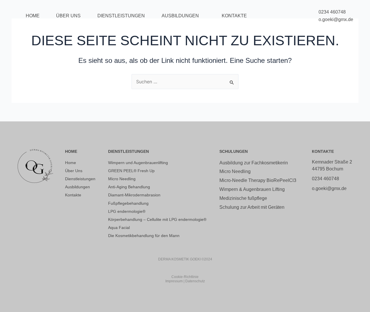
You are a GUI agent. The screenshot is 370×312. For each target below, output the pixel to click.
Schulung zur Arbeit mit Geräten (251, 207)
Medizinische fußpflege (243, 198)
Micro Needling (122, 178)
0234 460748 (332, 12)
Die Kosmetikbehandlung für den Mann (144, 235)
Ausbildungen (180, 15)
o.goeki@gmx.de (336, 19)
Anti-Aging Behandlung (129, 187)
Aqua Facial (119, 227)
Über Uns (68, 15)
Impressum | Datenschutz (185, 281)
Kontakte (234, 15)
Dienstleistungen (121, 15)
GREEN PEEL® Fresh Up (131, 170)
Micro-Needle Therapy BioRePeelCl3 (257, 180)
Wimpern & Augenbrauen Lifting (252, 189)
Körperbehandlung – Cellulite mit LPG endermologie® (157, 219)
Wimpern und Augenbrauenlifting (138, 162)
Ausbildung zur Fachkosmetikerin (253, 162)
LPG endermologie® (126, 211)
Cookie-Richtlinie (185, 277)
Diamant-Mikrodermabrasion (134, 195)
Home (33, 15)
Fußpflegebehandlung (128, 203)
